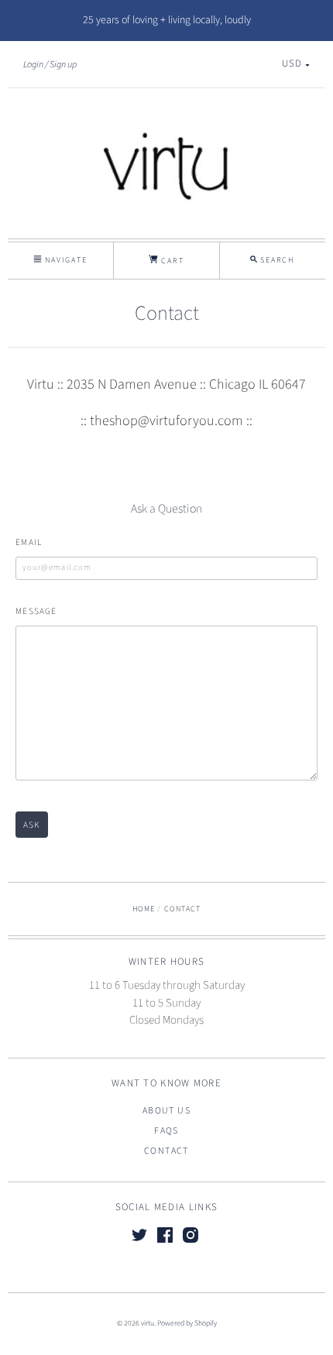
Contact (166, 1151)
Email (28, 542)
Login (33, 64)
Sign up (63, 64)
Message (36, 611)
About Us (166, 1110)
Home (143, 909)
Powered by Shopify (187, 1323)
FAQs (166, 1130)
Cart (171, 261)
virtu (147, 1323)
